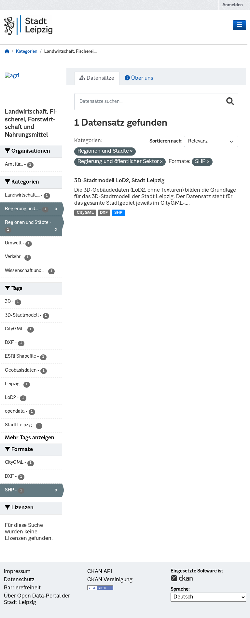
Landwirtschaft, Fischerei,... (70, 51)
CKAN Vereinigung (109, 580)
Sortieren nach (165, 141)
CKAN (182, 578)
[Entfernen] (131, 152)
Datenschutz (19, 580)
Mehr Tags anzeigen (29, 438)
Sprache (179, 589)
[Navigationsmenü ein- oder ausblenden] (239, 25)
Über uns (141, 78)
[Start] (7, 51)
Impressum (17, 571)
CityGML (85, 213)
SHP (118, 213)
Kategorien (26, 51)
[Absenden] (230, 101)
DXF (104, 213)
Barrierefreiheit (22, 588)
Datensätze (99, 78)
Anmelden (232, 5)
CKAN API (99, 571)
